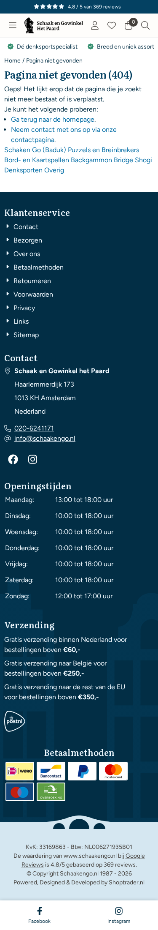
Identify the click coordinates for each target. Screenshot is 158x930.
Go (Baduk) (49, 150)
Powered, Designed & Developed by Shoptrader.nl (79, 882)
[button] (12, 25)
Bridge (123, 160)
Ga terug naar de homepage (52, 119)
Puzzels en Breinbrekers (103, 150)
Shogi (143, 160)
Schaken (17, 150)
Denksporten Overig (34, 170)
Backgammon (91, 160)
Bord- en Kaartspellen (36, 160)
